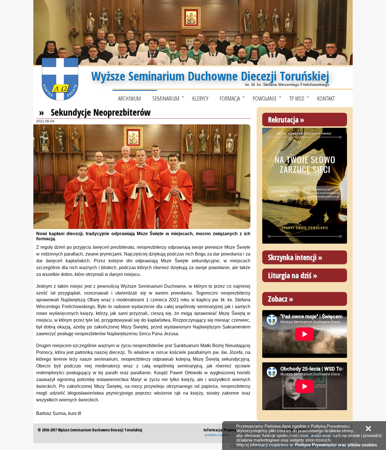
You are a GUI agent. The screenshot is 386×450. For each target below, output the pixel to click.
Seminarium (165, 98)
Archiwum (129, 98)
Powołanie (265, 98)
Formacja (230, 98)
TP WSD (296, 98)
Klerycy (200, 98)
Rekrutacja (283, 119)
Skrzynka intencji (292, 257)
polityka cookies (217, 435)
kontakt (326, 98)
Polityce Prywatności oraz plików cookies (336, 444)
